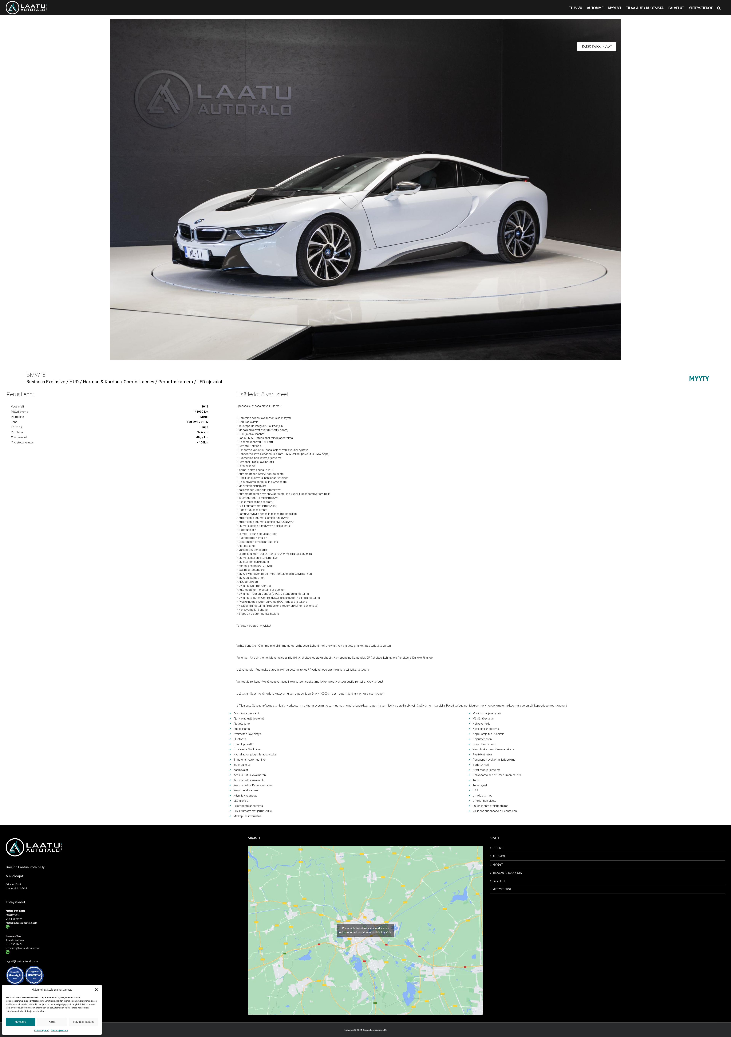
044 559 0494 (14, 918)
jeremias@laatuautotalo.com (22, 948)
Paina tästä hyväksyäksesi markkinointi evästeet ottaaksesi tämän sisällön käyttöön (365, 930)
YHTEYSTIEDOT (502, 889)
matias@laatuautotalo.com (21, 922)
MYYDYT (498, 864)
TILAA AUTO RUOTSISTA (507, 873)
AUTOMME (499, 856)
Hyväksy (20, 1021)
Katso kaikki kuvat (597, 46)
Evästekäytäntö (41, 1030)
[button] (96, 990)
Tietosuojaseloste (59, 1030)
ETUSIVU (498, 848)
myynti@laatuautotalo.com (22, 961)
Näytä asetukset (83, 1021)
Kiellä (52, 1021)
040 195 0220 (14, 944)
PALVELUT (499, 881)
